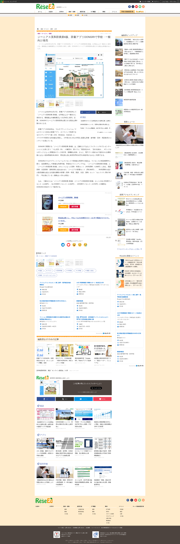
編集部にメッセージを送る (105, 132)
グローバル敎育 (110, 514)
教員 (121, 511)
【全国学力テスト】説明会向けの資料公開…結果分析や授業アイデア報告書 (102, 121)
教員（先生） (91, 270)
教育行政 (82, 11)
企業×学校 (108, 518)
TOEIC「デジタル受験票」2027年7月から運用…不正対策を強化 (99, 128)
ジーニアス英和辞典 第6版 (68, 197)
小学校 (79, 270)
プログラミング (110, 516)
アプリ (49, 270)
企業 (121, 514)
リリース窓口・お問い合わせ (64, 527)
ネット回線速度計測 (138, 506)
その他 (85, 15)
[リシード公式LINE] (139, 500)
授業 (70, 15)
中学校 (70, 270)
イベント (114, 11)
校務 (77, 15)
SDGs (107, 511)
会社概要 (88, 527)
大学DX (61, 11)
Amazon (63, 206)
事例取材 (108, 520)
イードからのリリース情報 (116, 527)
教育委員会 (81, 511)
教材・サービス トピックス (47, 275)
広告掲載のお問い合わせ (78, 527)
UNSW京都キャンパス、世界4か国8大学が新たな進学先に (97, 124)
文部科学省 (81, 509)
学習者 (121, 509)
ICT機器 (93, 11)
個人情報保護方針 (105, 527)
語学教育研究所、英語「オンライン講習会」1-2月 (57, 370)
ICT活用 (108, 509)
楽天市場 (75, 206)
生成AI (51, 11)
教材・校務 (72, 11)
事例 (104, 11)
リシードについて (96, 527)
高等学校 (59, 270)
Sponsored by (99, 333)
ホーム (40, 11)
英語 (84, 117)
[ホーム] (38, 29)
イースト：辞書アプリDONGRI (47, 256)
